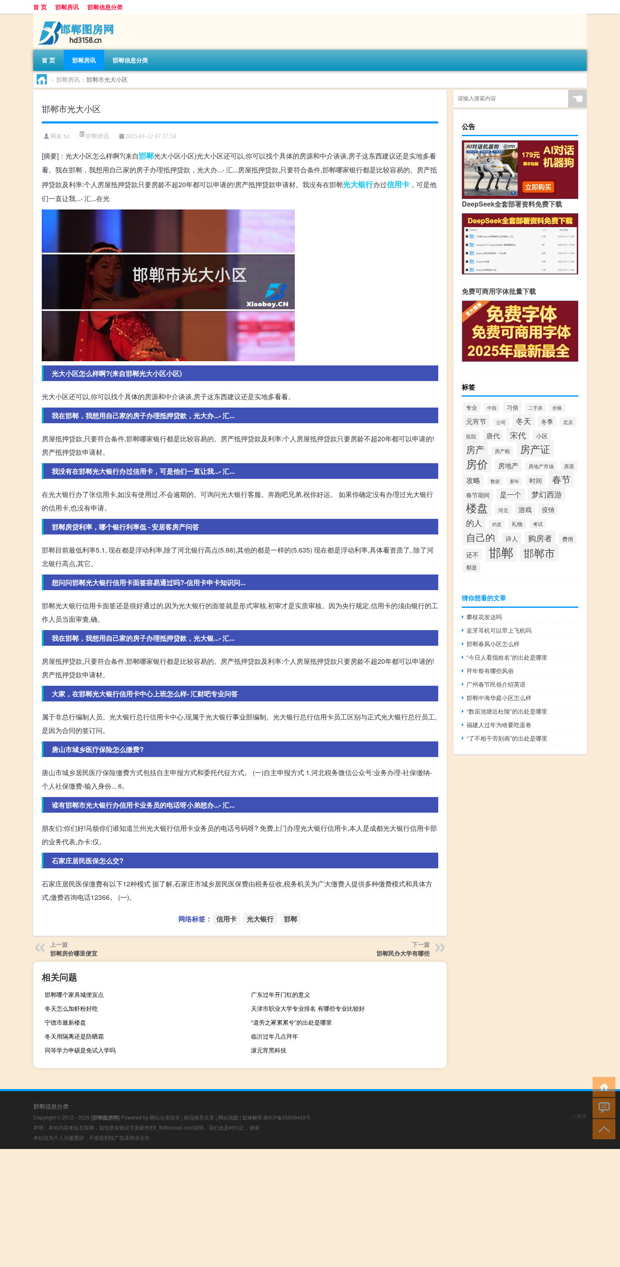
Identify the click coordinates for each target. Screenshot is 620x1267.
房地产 (508, 465)
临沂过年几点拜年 (274, 1036)
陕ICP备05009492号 (287, 1117)
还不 (472, 554)
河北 (503, 509)
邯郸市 (539, 552)
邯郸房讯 (67, 7)
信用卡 (398, 184)
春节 (561, 479)
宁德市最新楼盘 (65, 1022)
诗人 (511, 538)
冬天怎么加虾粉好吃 (71, 1008)
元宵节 (476, 421)
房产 (475, 449)
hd (67, 136)
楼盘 (477, 507)
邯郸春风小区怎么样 (493, 643)
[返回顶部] (602, 1128)
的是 (496, 524)
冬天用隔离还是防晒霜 (74, 1036)
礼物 (517, 524)
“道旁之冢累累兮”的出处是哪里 (291, 1022)
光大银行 (358, 184)
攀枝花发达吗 (484, 616)
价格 (557, 408)
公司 (501, 422)
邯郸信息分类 (105, 7)
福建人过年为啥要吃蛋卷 (498, 724)
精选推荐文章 (199, 1117)
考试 (538, 524)
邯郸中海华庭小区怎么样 (498, 697)
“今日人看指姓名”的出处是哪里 (506, 657)
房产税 (502, 451)
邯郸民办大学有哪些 (403, 953)
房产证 (535, 448)
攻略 (473, 480)
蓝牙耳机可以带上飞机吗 (498, 630)
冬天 (523, 420)
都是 (471, 567)
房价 (477, 463)
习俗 (512, 407)
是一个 (510, 494)
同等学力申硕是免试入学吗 (80, 1050)
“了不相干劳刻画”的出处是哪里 (506, 738)
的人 (474, 522)
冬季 (547, 421)
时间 (535, 480)
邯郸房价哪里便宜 (73, 953)
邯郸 (146, 155)
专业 (471, 407)
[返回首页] (602, 1086)
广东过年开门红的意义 (280, 994)
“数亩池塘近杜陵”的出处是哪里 (506, 711)
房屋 (569, 466)
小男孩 (579, 1115)
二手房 (535, 408)
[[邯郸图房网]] (77, 16)
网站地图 (228, 1117)
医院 (471, 436)
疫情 (548, 509)
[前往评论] (602, 1107)
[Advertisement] (253, 1208)
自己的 (480, 537)
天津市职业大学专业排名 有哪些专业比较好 (308, 1008)
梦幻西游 (546, 494)
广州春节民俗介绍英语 (496, 684)
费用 (567, 539)
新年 (514, 481)
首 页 (40, 7)
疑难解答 (252, 1117)
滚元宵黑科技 (268, 1050)
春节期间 (478, 495)
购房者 (540, 537)
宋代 (518, 434)
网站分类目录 (165, 1117)
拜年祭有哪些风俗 (490, 670)
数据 (495, 481)
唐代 (493, 435)
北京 (568, 422)
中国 (491, 408)
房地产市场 (541, 466)
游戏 (525, 509)
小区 (542, 436)
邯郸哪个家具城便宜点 (74, 994)
